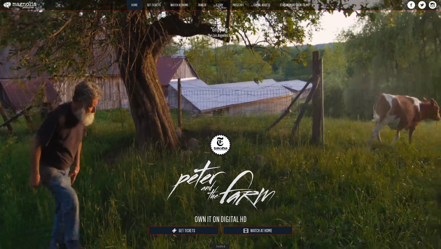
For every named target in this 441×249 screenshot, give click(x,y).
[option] (220, 32)
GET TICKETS (186, 230)
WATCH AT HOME (260, 230)
